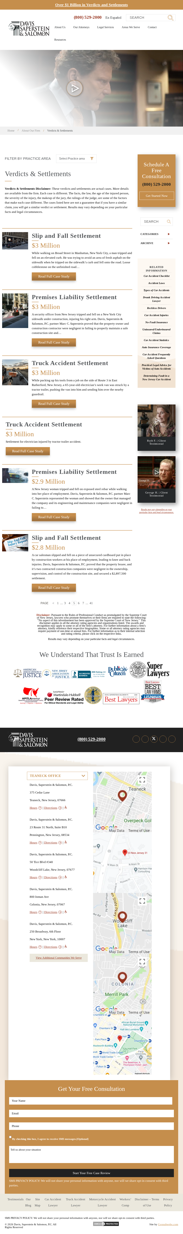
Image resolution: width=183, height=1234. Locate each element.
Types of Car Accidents (156, 290)
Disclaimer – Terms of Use (147, 1202)
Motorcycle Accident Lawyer (102, 1202)
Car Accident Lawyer (53, 1202)
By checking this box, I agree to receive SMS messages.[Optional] (50, 1139)
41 (91, 603)
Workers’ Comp (125, 1202)
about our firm (31, 130)
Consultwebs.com (168, 1224)
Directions (50, 808)
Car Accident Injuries (156, 315)
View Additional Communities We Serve (59, 957)
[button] (156, 234)
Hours (33, 808)
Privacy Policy (168, 1202)
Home (11, 130)
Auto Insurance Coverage (156, 347)
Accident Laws (156, 283)
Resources (60, 39)
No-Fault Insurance (156, 322)
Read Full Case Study (54, 276)
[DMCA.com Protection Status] (106, 1223)
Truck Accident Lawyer (75, 1202)
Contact (152, 27)
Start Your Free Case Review (91, 1173)
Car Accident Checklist (156, 276)
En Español (113, 17)
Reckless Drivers (156, 308)
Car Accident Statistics (156, 340)
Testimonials (16, 1199)
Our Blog (28, 1202)
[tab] (156, 234)
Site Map (37, 1202)
